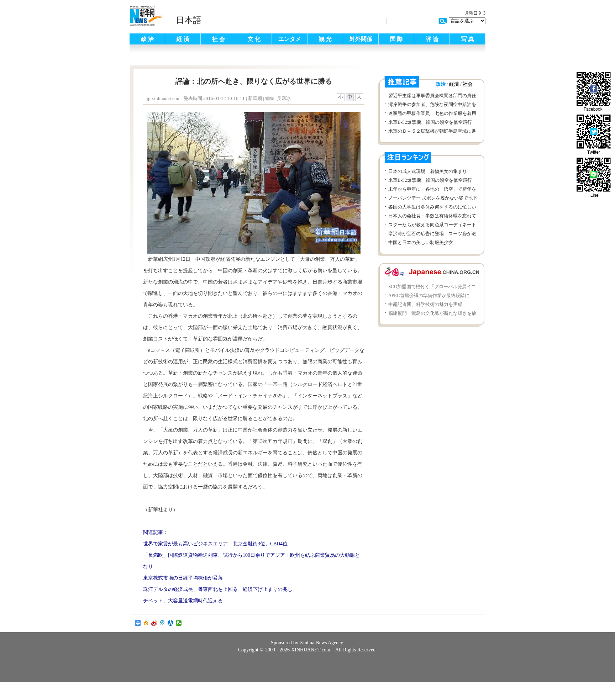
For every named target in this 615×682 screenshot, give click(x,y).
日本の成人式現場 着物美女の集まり (427, 171)
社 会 (218, 39)
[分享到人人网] (171, 623)
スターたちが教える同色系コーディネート (432, 224)
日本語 (188, 20)
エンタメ (289, 39)
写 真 (467, 39)
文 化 (254, 39)
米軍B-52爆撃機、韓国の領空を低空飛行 (430, 122)
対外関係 (360, 39)
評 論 (432, 39)
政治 (441, 84)
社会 (468, 84)
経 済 (183, 39)
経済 (454, 84)
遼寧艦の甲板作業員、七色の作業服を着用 (432, 113)
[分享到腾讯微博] (162, 623)
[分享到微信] (179, 623)
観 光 (325, 39)
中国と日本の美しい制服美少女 (420, 242)
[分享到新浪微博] (154, 623)
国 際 (396, 39)
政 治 (147, 39)
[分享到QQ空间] (146, 623)
